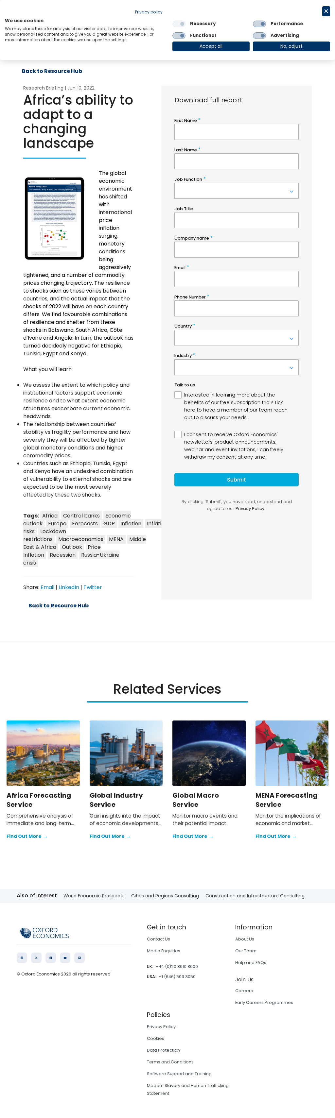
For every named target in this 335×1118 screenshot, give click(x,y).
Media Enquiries (163, 951)
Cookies (155, 1038)
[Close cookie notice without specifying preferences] (326, 11)
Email (47, 587)
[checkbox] (178, 24)
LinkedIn (69, 587)
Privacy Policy (161, 1026)
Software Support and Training (179, 1073)
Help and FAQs (250, 962)
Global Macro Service (195, 800)
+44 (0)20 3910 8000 (177, 966)
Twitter (92, 587)
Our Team (245, 951)
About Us (244, 939)
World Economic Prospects (94, 895)
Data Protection (163, 1050)
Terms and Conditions (170, 1062)
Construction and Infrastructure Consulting (255, 895)
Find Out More (27, 836)
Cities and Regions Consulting (165, 895)
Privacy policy (149, 12)
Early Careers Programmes (264, 1002)
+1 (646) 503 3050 (177, 976)
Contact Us (158, 939)
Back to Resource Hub (52, 71)
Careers (244, 990)
